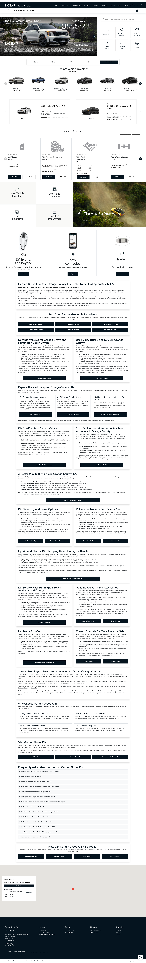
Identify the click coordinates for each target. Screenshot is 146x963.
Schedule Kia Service (110, 329)
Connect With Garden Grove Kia (73, 500)
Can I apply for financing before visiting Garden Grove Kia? (38, 797)
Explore (23, 274)
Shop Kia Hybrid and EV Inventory (73, 578)
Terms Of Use (23, 960)
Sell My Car (85, 220)
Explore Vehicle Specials (36, 329)
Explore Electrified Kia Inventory (110, 414)
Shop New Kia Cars (35, 414)
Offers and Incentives (54, 195)
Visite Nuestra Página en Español (44, 662)
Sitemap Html (33, 960)
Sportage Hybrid (99, 406)
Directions (118, 932)
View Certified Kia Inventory (44, 465)
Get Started (122, 274)
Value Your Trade (88, 541)
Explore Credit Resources (57, 541)
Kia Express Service (27, 616)
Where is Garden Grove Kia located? (31, 776)
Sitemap (28, 960)
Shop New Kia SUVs (73, 414)
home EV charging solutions (118, 566)
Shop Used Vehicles (102, 378)
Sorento (84, 403)
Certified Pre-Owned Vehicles (47, 934)
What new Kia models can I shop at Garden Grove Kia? (36, 781)
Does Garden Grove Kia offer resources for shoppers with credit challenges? (43, 802)
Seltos (74, 403)
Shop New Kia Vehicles (35, 324)
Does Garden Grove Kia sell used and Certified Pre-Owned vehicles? (40, 786)
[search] (141, 5)
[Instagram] (9, 944)
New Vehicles (42, 930)
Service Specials (115, 661)
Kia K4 (48, 405)
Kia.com (118, 934)
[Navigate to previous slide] (1, 36)
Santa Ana (34, 688)
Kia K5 (42, 407)
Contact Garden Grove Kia (73, 757)
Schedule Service (136, 134)
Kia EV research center (29, 566)
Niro (121, 404)
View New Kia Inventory (44, 378)
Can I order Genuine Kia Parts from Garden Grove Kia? (36, 822)
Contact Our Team (115, 856)
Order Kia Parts (115, 621)
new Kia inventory (28, 366)
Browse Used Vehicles (73, 324)
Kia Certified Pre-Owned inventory (33, 452)
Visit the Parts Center (88, 621)
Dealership (119, 927)
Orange (26, 688)
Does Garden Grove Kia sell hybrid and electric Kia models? (38, 827)
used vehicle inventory (120, 366)
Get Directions (36, 757)
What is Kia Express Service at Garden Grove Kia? (35, 817)
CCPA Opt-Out (45, 960)
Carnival (67, 405)
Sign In (73, 274)
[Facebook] (6, 944)
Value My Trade (94, 932)
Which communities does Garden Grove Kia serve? (35, 837)
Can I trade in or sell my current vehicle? (32, 807)
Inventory (42, 927)
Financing (93, 927)
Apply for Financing (73, 329)
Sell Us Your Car (115, 541)
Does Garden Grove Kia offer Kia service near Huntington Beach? (39, 812)
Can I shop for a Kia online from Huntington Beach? (35, 792)
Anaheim (20, 688)
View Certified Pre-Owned (110, 324)
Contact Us (11, 930)
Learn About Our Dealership (110, 757)
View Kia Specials (59, 856)
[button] (73, 889)
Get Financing (17, 217)
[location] (106, 1)
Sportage (79, 403)
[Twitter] (12, 944)
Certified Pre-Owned (54, 217)
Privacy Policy (16, 960)
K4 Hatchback (29, 407)
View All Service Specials (125, 134)
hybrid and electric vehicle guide (48, 566)
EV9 (109, 407)
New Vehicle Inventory (17, 195)
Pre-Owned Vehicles (44, 932)
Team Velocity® (121, 961)
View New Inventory (31, 856)
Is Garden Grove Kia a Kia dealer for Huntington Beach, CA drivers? (40, 771)
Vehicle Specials (88, 661)
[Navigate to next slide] (96, 36)
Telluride (59, 405)
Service (67, 927)
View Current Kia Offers (102, 465)
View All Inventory (72, 71)
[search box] (121, 19)
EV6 (95, 407)
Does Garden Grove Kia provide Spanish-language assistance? (39, 832)
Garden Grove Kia (9, 960)
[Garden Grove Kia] (18, 5)
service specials (57, 614)
